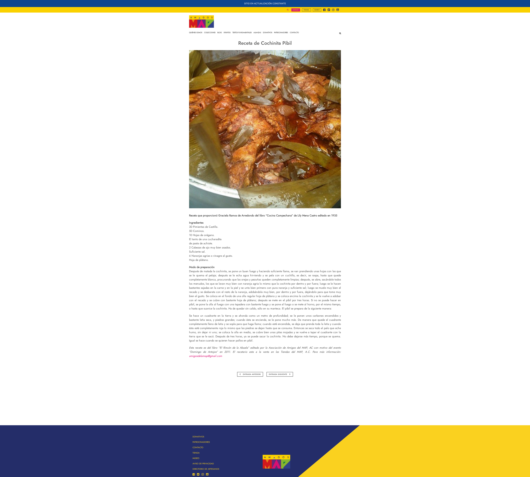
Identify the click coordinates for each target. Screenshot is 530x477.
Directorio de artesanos (206, 469)
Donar (296, 10)
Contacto (198, 447)
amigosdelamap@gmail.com (205, 356)
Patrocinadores (201, 442)
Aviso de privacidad (203, 463)
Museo (317, 10)
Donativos (198, 436)
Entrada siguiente (278, 374)
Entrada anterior (251, 374)
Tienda (306, 10)
